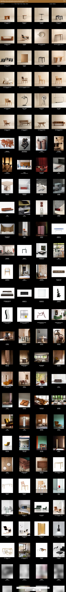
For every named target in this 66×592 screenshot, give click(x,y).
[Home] (2, 3)
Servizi (21, 3)
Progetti (18, 3)
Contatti (51, 3)
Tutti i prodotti (37, 589)
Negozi (24, 3)
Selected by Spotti (29, 589)
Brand (16, 3)
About (27, 3)
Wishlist (54, 3)
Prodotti (12, 3)
